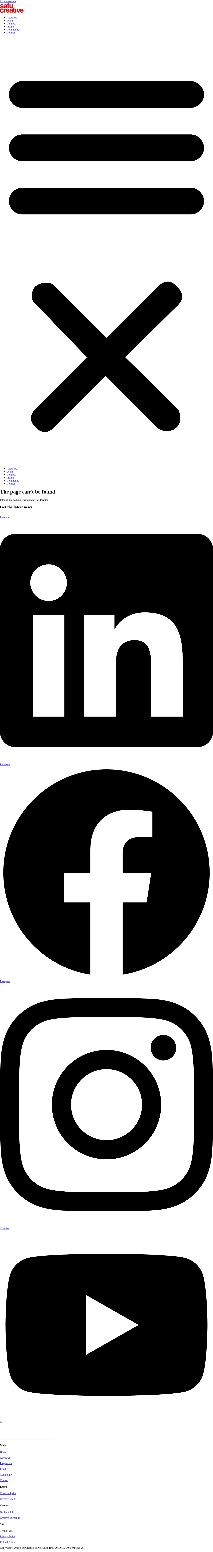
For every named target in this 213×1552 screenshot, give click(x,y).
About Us (12, 17)
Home (3, 1452)
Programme (6, 1463)
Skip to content (8, 1)
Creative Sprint (8, 1493)
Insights (4, 1469)
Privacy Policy (7, 1536)
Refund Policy (7, 1542)
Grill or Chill (6, 1512)
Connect (11, 23)
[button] (106, 251)
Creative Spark (8, 1499)
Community (13, 29)
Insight (10, 26)
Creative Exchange (10, 1517)
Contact (11, 32)
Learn (10, 20)
